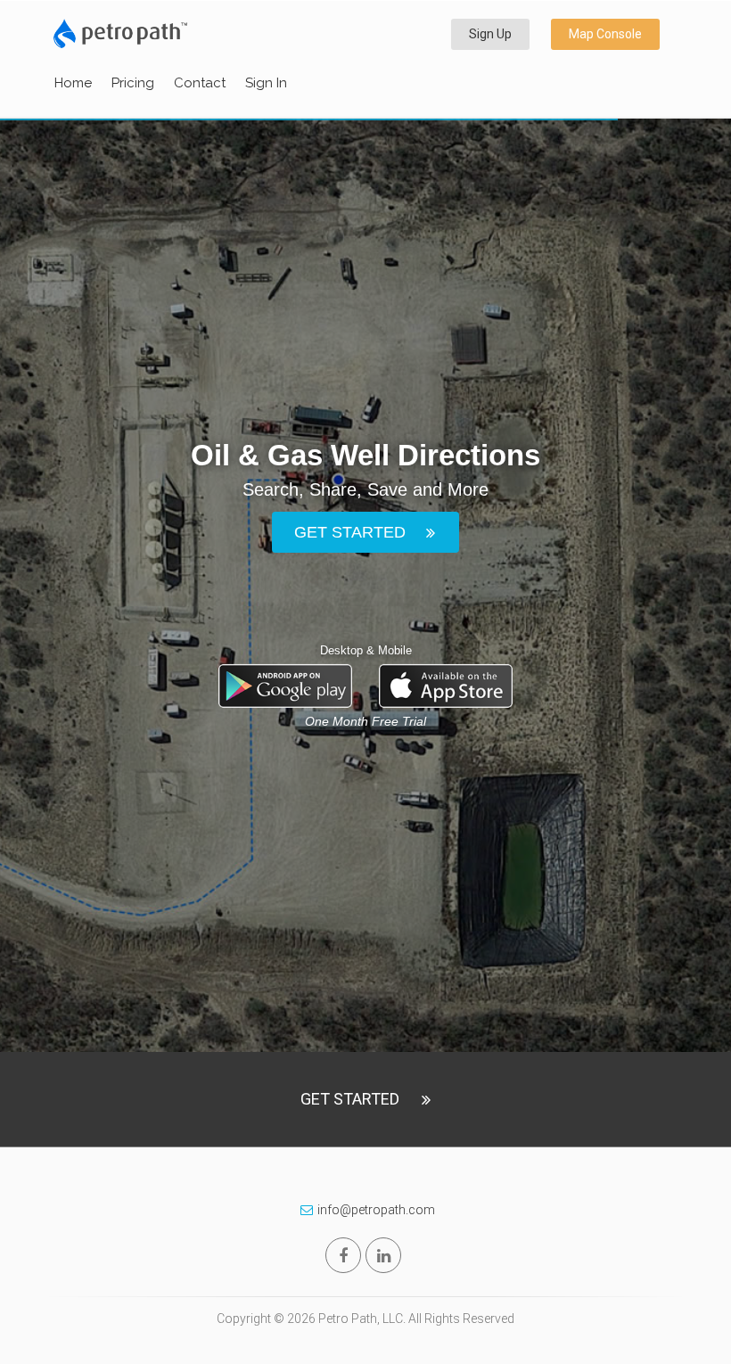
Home (73, 83)
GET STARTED (350, 531)
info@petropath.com (376, 1210)
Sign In (266, 83)
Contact (200, 83)
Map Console (605, 34)
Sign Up (490, 34)
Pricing (132, 83)
